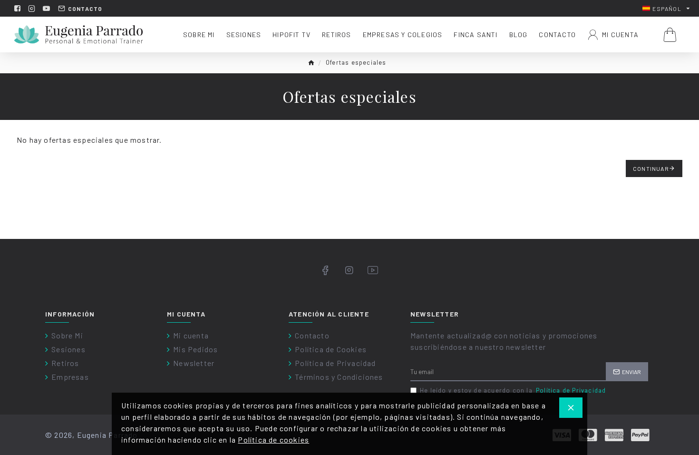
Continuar (651, 168)
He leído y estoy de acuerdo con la (513, 390)
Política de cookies (273, 439)
